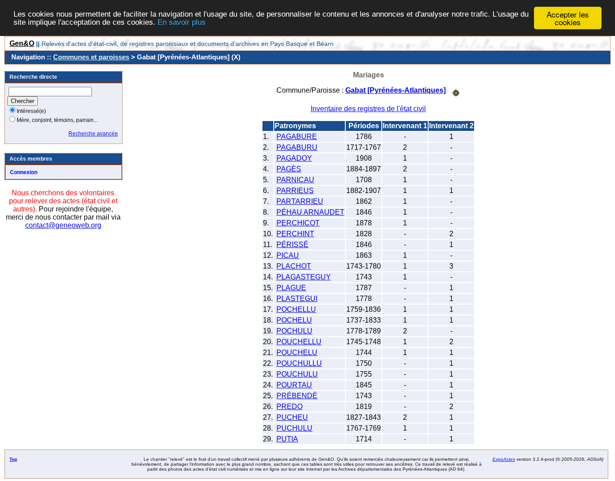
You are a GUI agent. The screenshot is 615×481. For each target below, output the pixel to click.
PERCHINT (295, 234)
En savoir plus (182, 22)
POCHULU (294, 331)
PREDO (289, 406)
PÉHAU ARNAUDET (310, 212)
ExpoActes (504, 459)
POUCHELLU (298, 342)
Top (13, 459)
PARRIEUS (295, 190)
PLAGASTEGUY (303, 277)
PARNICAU (295, 180)
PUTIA (287, 439)
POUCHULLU (299, 363)
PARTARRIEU (299, 201)
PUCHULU (294, 428)
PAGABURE (296, 136)
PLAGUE (291, 288)
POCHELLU (296, 309)
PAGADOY (294, 158)
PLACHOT (293, 266)
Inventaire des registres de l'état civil (368, 108)
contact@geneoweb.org (63, 225)
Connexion (23, 172)
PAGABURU (296, 147)
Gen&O (21, 43)
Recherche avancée (93, 133)
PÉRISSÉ (292, 244)
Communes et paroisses (91, 57)
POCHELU (294, 320)
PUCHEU (292, 417)
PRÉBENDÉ (296, 396)
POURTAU (294, 385)
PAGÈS (288, 169)
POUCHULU (297, 374)
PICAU (287, 255)
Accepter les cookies (568, 18)
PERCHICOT (298, 223)
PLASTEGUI (296, 298)
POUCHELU (296, 352)
